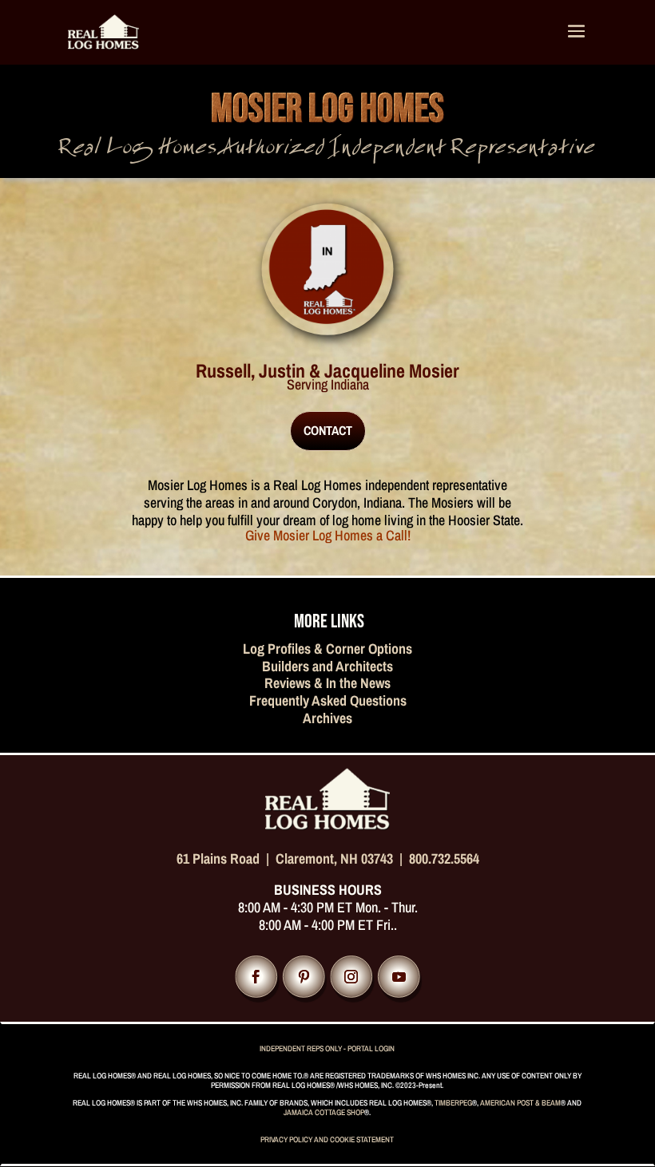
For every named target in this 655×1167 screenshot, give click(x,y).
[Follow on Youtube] (399, 977)
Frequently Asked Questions (328, 700)
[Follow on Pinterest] (304, 977)
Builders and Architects (327, 666)
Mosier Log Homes (327, 109)
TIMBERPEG (453, 1103)
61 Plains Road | (226, 858)
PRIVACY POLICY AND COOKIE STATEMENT (327, 1139)
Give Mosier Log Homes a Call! (328, 535)
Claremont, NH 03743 (334, 858)
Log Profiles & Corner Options (327, 649)
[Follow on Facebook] (256, 977)
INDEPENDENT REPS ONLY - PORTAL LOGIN (327, 1048)
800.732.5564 (444, 858)
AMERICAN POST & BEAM (520, 1103)
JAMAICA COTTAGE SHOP (324, 1112)
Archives (327, 718)
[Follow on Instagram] (351, 977)
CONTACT (328, 430)
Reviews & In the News (327, 683)
